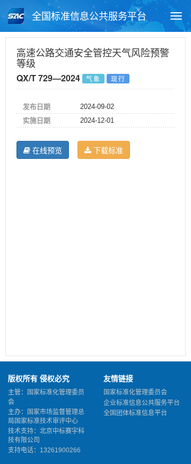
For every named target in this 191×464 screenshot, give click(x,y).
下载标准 (107, 150)
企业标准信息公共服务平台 (141, 403)
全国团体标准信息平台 (135, 413)
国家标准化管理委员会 (135, 392)
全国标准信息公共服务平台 (87, 16)
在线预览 (46, 150)
